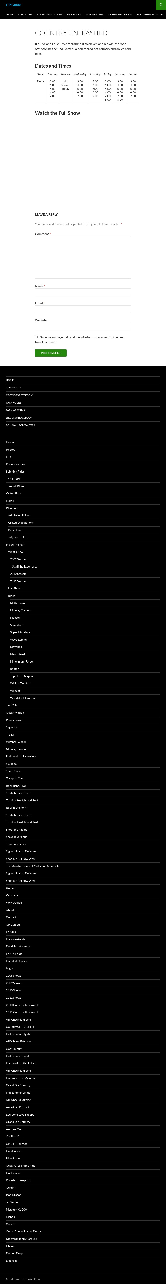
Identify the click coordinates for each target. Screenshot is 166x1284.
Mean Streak (18, 654)
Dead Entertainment (19, 946)
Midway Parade (16, 749)
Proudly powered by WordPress (23, 1279)
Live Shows (15, 588)
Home (9, 14)
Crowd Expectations (49, 14)
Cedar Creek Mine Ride (20, 1165)
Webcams (12, 895)
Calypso (11, 1224)
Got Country (14, 1048)
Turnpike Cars (15, 778)
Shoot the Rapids (16, 829)
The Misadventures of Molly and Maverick (32, 866)
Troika (10, 734)
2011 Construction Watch (22, 1012)
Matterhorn (17, 603)
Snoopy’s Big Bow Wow (20, 858)
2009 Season (18, 559)
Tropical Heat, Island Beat (22, 800)
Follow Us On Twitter (150, 14)
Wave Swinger (19, 639)
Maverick (16, 646)
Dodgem (11, 1260)
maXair (12, 705)
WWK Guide (14, 902)
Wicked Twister (20, 683)
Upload (10, 888)
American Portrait (17, 1107)
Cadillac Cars (14, 1136)
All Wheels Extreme (18, 1019)
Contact (11, 917)
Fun (8, 457)
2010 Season (18, 573)
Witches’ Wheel (16, 741)
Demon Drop (14, 1253)
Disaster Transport (18, 1180)
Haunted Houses (16, 961)
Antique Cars (14, 1129)
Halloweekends (15, 939)
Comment (43, 234)
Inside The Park (15, 544)
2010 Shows (13, 990)
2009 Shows (13, 983)
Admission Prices (19, 515)
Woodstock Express (22, 698)
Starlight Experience (24, 566)
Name (40, 286)
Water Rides (13, 493)
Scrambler (16, 625)
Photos (10, 449)
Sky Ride (11, 763)
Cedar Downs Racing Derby (23, 1231)
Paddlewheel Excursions (21, 756)
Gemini (10, 1187)
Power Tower (14, 720)
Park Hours (74, 14)
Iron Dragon (13, 1195)
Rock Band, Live (16, 785)
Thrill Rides (13, 478)
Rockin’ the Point (16, 807)
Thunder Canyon (16, 844)
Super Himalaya (20, 632)
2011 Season (18, 581)
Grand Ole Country (18, 1085)
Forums (11, 931)
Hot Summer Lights (18, 1034)
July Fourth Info (18, 537)
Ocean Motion (15, 712)
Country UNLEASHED (20, 1026)
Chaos (10, 1246)
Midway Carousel (21, 610)
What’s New (15, 552)
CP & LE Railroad (17, 1143)
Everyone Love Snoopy (20, 1114)
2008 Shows (13, 975)
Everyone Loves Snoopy (20, 1078)
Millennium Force (21, 661)
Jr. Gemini (12, 1202)
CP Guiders (13, 924)
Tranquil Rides (15, 486)
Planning (11, 508)
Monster (15, 617)
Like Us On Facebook (120, 14)
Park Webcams (94, 14)
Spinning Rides (15, 471)
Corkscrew (13, 1173)
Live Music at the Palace (21, 1063)
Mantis (10, 1216)
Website (41, 320)
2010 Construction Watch (22, 1005)
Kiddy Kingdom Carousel (22, 1238)
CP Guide (13, 5)
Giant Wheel (14, 1151)
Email (40, 303)
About (10, 910)
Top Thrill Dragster (22, 676)
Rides (11, 595)
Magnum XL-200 (16, 1209)
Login (9, 968)
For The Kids (14, 953)
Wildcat (15, 690)
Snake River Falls (16, 836)
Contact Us (25, 14)
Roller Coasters (16, 464)
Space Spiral (13, 771)
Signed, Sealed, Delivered (21, 851)
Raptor (14, 668)
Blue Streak (13, 1158)
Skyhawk (11, 727)
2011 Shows (13, 997)
